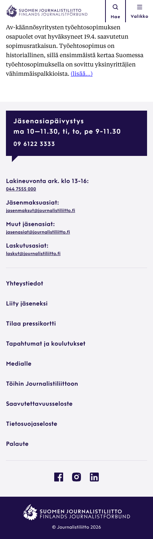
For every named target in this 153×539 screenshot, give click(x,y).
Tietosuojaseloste (31, 424)
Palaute (17, 444)
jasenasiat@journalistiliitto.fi (38, 232)
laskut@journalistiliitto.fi (33, 254)
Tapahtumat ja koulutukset (45, 344)
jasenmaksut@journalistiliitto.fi (40, 211)
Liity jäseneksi (27, 304)
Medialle (19, 364)
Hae (115, 17)
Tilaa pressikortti (31, 324)
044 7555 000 (21, 189)
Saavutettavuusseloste (39, 404)
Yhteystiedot (24, 284)
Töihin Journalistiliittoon (42, 384)
